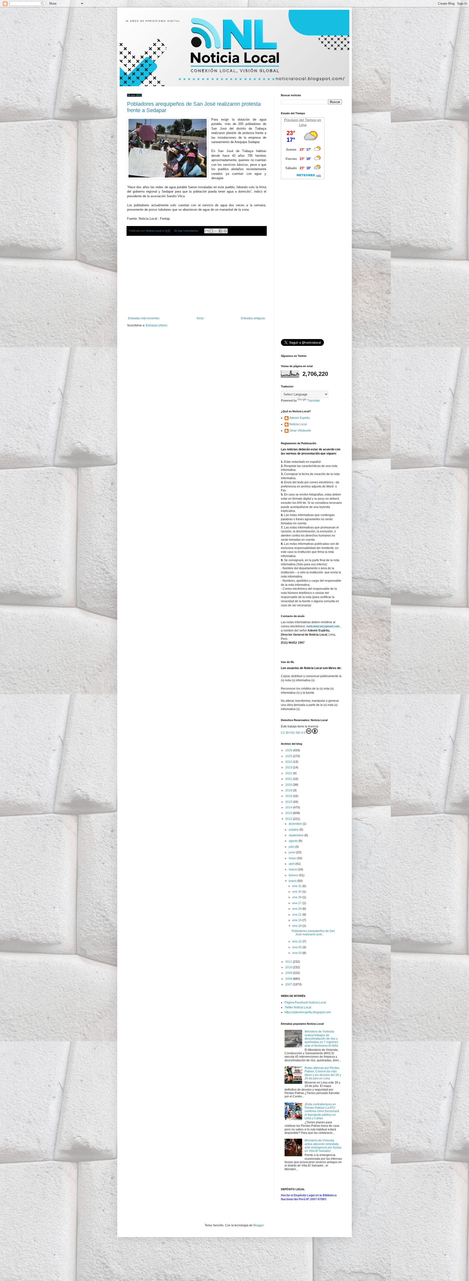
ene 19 (297, 920)
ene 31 (297, 886)
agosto (293, 841)
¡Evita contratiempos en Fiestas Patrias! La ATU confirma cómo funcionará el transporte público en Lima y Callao (322, 1111)
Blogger (258, 1225)
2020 (289, 784)
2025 (289, 756)
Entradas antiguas (253, 318)
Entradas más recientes (144, 318)
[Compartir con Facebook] (220, 230)
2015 (289, 802)
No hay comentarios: (186, 230)
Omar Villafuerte (300, 430)
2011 (289, 961)
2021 (289, 779)
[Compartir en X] (215, 230)
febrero (294, 875)
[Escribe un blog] (211, 230)
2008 (289, 979)
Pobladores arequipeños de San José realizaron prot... (313, 932)
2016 (289, 796)
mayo (293, 858)
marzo (293, 869)
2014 (289, 807)
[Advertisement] (196, 276)
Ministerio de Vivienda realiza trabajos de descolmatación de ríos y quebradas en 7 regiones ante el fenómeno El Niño (321, 1038)
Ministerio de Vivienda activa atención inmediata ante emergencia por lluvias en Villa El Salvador (323, 1146)
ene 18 (297, 926)
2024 (289, 762)
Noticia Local (298, 424)
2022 (289, 773)
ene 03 (297, 953)
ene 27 (297, 903)
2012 (289, 819)
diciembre (296, 824)
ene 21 (297, 914)
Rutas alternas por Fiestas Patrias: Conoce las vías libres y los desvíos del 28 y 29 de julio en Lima (323, 1073)
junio (292, 852)
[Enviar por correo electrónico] (206, 230)
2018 (289, 790)
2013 (289, 813)
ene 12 (297, 941)
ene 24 (297, 908)
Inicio (200, 318)
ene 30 (297, 891)
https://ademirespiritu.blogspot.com (308, 1012)
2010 (289, 967)
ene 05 (297, 947)
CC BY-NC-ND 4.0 (293, 732)
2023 (289, 767)
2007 (289, 984)
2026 (289, 750)
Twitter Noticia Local (298, 1007)
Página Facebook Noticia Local (305, 1002)
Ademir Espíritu (299, 418)
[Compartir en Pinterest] (225, 230)
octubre (294, 829)
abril (292, 864)
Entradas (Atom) (156, 325)
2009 (289, 973)
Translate (313, 400)
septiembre (296, 835)
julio (292, 846)
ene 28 (297, 897)
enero (293, 881)
